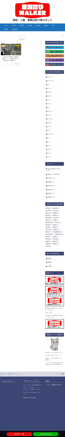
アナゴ (49, 88)
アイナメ (50, 77)
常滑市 (49, 215)
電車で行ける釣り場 (53, 174)
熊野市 (56, 227)
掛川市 (49, 220)
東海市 (56, 220)
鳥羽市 (49, 246)
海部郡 (49, 224)
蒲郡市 (49, 241)
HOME (6, 25)
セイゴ (49, 126)
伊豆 (53, 25)
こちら (30, 392)
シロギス (50, 119)
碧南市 (49, 236)
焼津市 (49, 227)
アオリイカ (51, 81)
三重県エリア (51, 197)
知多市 (49, 232)
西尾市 (56, 241)
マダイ (49, 149)
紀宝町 (56, 239)
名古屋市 (49, 210)
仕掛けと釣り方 (44, 434)
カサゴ (49, 96)
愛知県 (49, 258)
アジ (49, 84)
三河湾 (14, 25)
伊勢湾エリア (51, 182)
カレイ (49, 100)
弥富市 (56, 215)
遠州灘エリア (51, 189)
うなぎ (49, 92)
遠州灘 (38, 25)
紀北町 (49, 239)
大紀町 (57, 210)
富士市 (49, 213)
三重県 (6, 29)
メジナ (49, 153)
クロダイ (50, 111)
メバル (49, 157)
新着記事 (14, 29)
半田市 (49, 208)
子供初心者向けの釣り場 (54, 169)
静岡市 (56, 243)
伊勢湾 (22, 25)
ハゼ (49, 142)
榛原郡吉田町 (50, 222)
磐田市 (56, 236)
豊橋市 (49, 243)
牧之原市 (49, 229)
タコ (49, 130)
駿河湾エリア (51, 193)
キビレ (49, 103)
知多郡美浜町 (60, 234)
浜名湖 (30, 25)
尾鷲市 (56, 213)
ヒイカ (49, 138)
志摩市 (57, 217)
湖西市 (56, 224)
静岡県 (49, 262)
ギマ (49, 107)
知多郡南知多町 (57, 232)
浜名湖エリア (51, 186)
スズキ (49, 122)
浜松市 (59, 222)
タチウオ (50, 134)
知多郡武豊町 (50, 234)
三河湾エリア (51, 178)
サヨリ (49, 115)
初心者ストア (18, 434)
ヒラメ (49, 145)
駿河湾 (46, 25)
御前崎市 (49, 217)
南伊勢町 (56, 208)
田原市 (57, 229)
